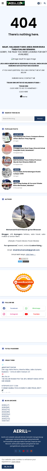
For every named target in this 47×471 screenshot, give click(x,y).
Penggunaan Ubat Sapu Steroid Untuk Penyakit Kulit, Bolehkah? (29, 149)
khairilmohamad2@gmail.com (26, 250)
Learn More (15, 462)
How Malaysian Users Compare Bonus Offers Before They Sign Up (28, 138)
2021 (5, 416)
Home (24, 97)
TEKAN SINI (23, 86)
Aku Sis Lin (6, 376)
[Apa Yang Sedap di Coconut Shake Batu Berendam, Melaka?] (7, 184)
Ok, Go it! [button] (8, 466)
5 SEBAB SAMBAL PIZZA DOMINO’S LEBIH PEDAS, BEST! (21, 388)
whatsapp (36, 308)
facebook (14, 308)
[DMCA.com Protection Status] (23, 262)
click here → (31, 254)
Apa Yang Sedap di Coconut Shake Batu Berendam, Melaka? (27, 184)
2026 (5, 405)
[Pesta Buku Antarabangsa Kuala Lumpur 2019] (7, 173)
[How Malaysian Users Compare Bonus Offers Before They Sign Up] (7, 138)
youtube (36, 314)
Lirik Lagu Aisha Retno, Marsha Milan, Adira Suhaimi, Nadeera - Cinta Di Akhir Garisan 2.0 (22, 370)
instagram (14, 314)
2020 (6, 419)
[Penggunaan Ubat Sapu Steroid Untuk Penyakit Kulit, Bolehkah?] (7, 149)
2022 (6, 414)
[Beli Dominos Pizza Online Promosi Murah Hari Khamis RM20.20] (7, 161)
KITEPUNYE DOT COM (10, 386)
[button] (44, 3)
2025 (5, 407)
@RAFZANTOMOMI (9, 367)
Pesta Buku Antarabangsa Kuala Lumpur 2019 (26, 173)
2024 (6, 409)
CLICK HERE (23, 92)
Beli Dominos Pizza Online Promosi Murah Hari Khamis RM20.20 (27, 161)
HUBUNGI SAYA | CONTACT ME (23, 78)
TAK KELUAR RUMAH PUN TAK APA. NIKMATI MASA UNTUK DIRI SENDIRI (23, 380)
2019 (6, 421)
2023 (6, 412)
